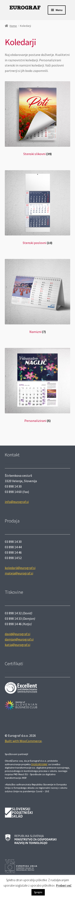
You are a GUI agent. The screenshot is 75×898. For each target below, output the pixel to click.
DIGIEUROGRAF (39, 764)
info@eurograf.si (17, 502)
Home (13, 26)
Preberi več (63, 885)
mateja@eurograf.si (19, 573)
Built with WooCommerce (23, 741)
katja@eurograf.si (17, 645)
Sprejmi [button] (38, 892)
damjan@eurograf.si (19, 639)
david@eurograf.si (17, 634)
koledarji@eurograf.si (20, 568)
